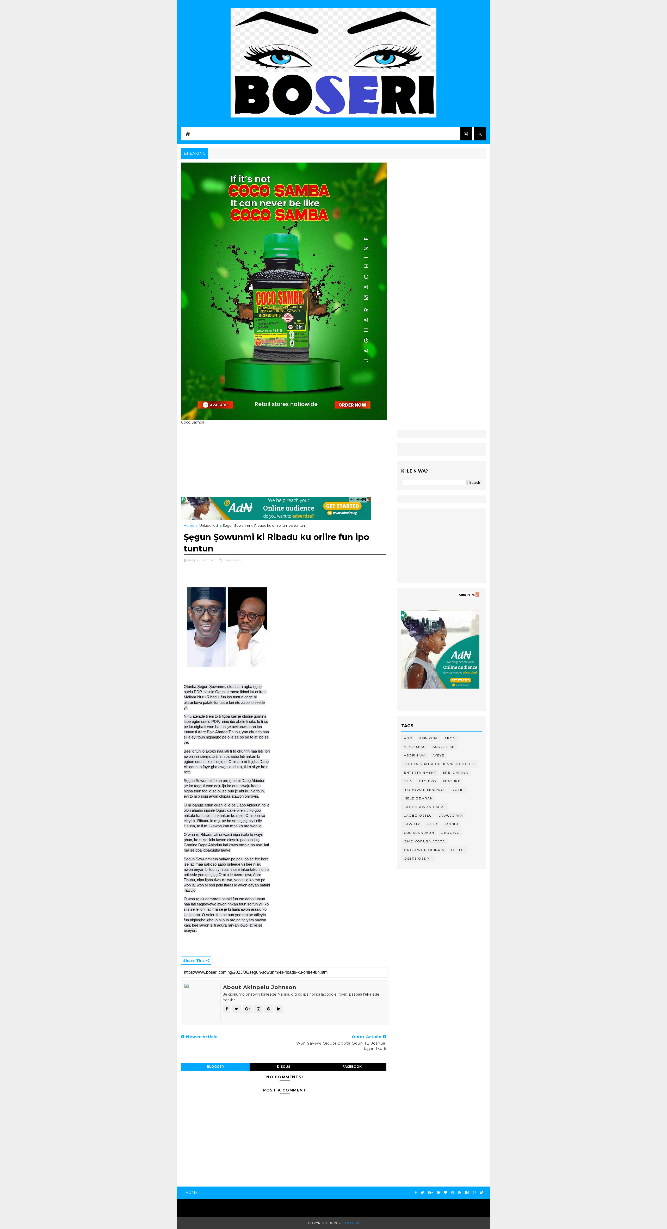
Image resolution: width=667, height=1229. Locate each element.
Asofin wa (415, 755)
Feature (452, 781)
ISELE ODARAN (418, 798)
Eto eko (427, 781)
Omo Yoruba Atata (424, 841)
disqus (283, 1067)
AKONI (450, 738)
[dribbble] (453, 1192)
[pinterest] (438, 1192)
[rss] (459, 1192)
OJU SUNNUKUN (419, 833)
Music (433, 824)
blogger (215, 1067)
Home (189, 525)
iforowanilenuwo (424, 790)
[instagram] (475, 1192)
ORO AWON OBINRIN (424, 850)
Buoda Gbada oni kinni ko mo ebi (440, 764)
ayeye (438, 755)
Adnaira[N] (358, 499)
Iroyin (457, 790)
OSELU (457, 850)
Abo (408, 738)
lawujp (412, 824)
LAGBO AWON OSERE (425, 807)
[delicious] (482, 1192)
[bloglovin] (445, 1192)
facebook (352, 1067)
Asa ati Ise (444, 747)
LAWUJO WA (451, 815)
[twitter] (422, 1192)
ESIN (408, 781)
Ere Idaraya (455, 772)
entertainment (420, 772)
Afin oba (428, 738)
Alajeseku (415, 747)
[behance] (467, 1192)
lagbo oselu (418, 815)
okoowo (450, 833)
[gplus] (430, 1192)
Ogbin (451, 824)
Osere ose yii (418, 858)
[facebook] (415, 1192)
